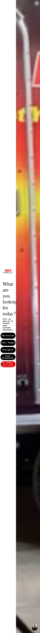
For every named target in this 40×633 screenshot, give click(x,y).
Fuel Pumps (8, 343)
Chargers (8, 350)
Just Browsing (8, 357)
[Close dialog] (37, 3)
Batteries (8, 336)
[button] (34, 627)
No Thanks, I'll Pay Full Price (8, 364)
